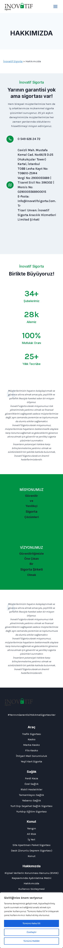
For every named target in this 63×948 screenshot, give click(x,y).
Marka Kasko (31, 744)
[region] (31, 920)
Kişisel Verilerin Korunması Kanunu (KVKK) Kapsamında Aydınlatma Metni (31, 875)
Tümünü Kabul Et (31, 923)
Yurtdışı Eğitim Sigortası (31, 811)
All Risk (31, 834)
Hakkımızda (31, 883)
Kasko (31, 739)
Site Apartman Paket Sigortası (32, 845)
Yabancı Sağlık (31, 800)
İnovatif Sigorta (13, 61)
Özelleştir (32, 932)
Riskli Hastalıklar (31, 789)
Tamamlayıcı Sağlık (31, 795)
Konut (31, 856)
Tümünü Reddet (31, 941)
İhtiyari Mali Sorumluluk (31, 755)
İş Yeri (31, 839)
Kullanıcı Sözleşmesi (31, 888)
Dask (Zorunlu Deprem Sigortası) (31, 850)
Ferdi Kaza (31, 778)
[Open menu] (55, 6)
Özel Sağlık (32, 783)
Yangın (31, 828)
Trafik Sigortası (31, 734)
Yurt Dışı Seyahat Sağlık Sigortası (31, 806)
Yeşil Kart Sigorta (31, 761)
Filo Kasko (31, 750)
